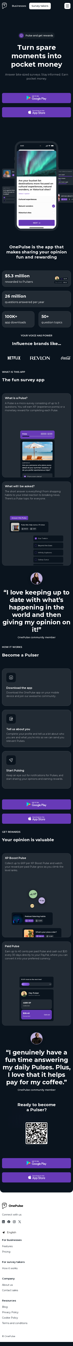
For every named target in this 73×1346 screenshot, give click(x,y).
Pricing (6, 1251)
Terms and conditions (14, 1323)
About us (7, 1284)
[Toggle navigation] (67, 6)
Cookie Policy (10, 1317)
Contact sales (10, 1290)
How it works (9, 1268)
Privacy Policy (10, 1312)
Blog (5, 1306)
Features (7, 1246)
